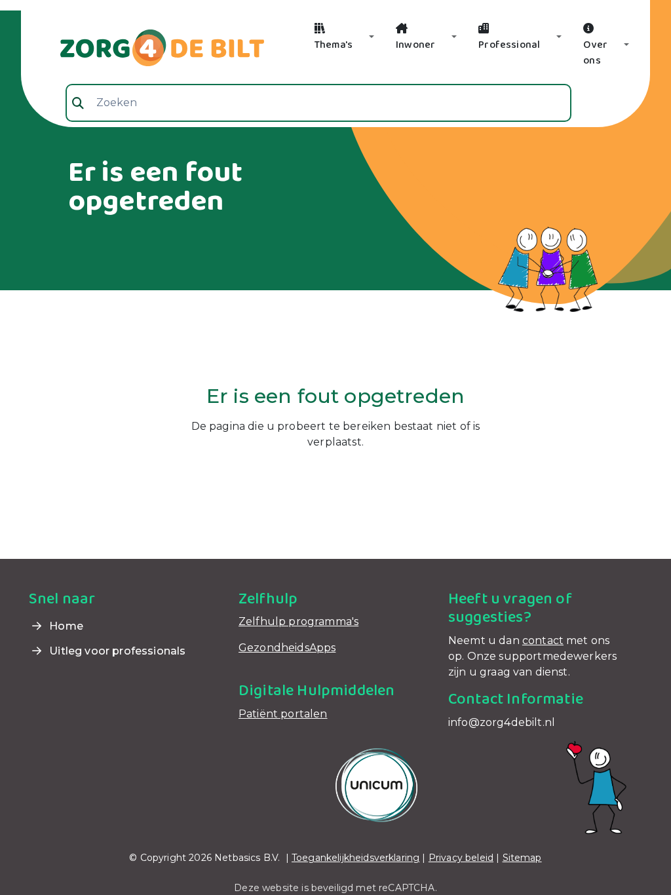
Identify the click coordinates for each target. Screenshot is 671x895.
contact (543, 640)
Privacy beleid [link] (461, 858)
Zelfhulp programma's (298, 621)
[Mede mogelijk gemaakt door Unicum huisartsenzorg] (376, 784)
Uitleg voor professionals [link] (116, 651)
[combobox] (318, 103)
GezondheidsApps (287, 647)
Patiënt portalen (283, 714)
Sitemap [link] (522, 858)
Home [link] (65, 626)
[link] (146, 46)
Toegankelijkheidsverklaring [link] (355, 858)
